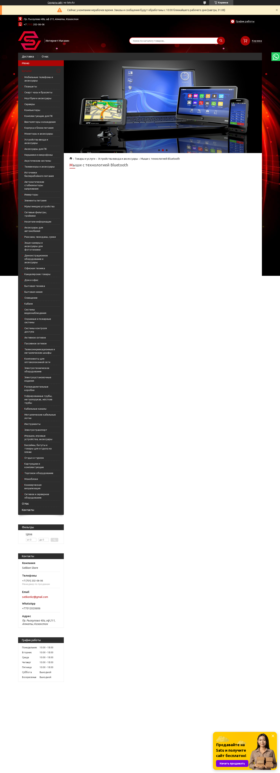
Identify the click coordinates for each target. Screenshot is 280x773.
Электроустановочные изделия (37, 379)
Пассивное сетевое (35, 343)
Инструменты (32, 424)
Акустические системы (37, 160)
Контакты (28, 509)
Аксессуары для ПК (35, 149)
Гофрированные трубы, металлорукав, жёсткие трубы (38, 399)
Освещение (31, 297)
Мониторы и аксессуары (38, 133)
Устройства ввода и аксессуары (36, 141)
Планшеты (30, 86)
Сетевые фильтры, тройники (35, 214)
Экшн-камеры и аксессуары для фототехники (33, 246)
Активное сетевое (35, 337)
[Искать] (221, 41)
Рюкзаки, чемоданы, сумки (40, 236)
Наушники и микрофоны (38, 154)
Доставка (28, 56)
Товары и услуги (85, 158)
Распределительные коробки (36, 388)
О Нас (25, 503)
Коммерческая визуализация (33, 486)
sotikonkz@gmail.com (35, 596)
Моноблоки (31, 479)
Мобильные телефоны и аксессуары (38, 79)
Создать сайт (55, 2)
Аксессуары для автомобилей (33, 229)
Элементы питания (35, 200)
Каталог (27, 71)
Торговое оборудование (38, 473)
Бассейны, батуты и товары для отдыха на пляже (38, 448)
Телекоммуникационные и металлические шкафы (39, 351)
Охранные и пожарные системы (37, 320)
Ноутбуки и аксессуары (37, 98)
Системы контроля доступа (35, 330)
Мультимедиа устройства (39, 206)
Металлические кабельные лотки (40, 416)
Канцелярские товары (37, 274)
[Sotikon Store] (29, 40)
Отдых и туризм (34, 457)
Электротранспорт (35, 429)
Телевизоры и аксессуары (39, 166)
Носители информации (37, 221)
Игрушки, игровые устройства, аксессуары (38, 437)
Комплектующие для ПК (38, 116)
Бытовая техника (34, 286)
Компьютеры (32, 110)
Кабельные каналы (35, 408)
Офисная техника (34, 268)
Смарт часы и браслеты (38, 92)
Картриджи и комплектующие (34, 465)
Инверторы (31, 194)
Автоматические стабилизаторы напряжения (34, 185)
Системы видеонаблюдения (35, 311)
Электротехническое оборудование (36, 370)
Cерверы (29, 104)
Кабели (28, 303)
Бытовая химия (33, 291)
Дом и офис (31, 280)
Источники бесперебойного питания (39, 174)
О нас (45, 56)
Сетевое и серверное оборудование (36, 496)
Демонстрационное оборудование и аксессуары (36, 259)
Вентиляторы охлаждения (40, 121)
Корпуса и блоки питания (39, 127)
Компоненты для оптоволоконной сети (37, 360)
